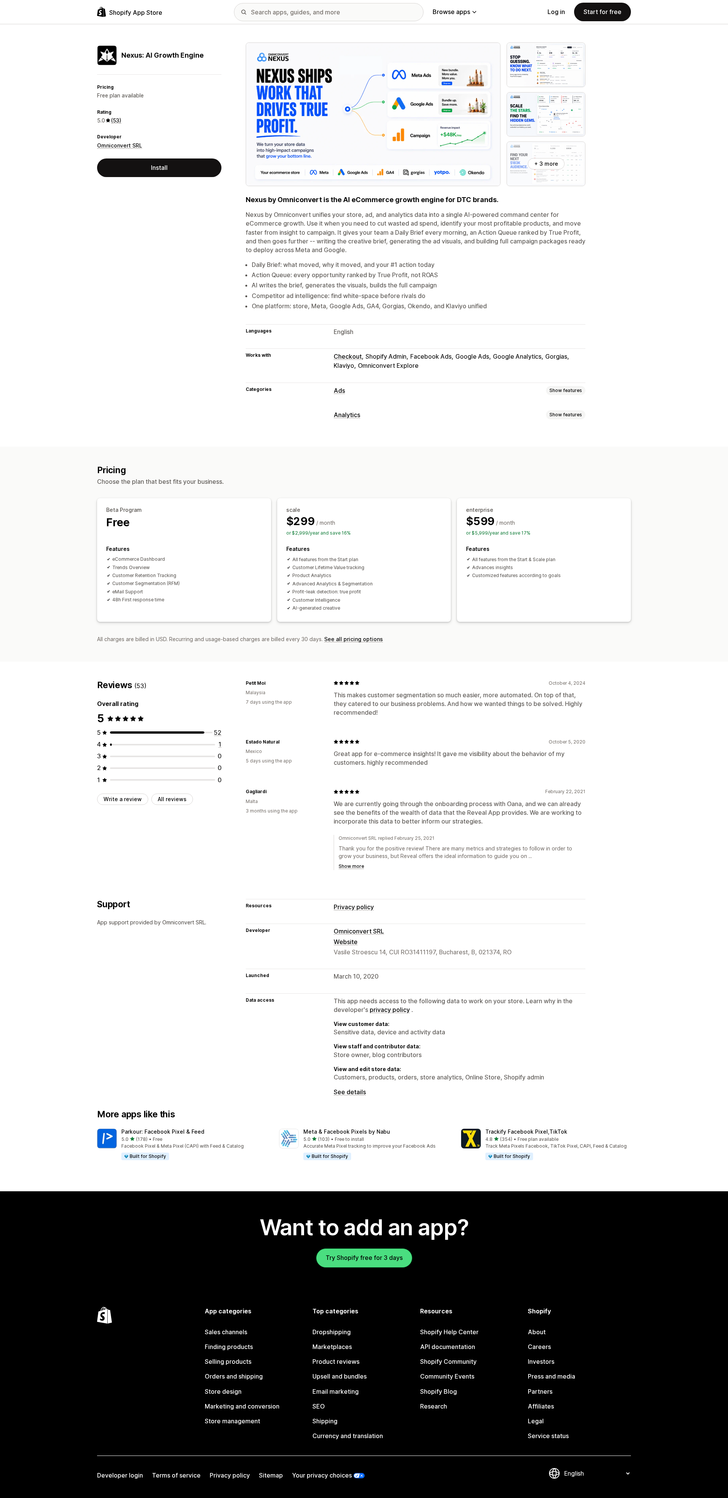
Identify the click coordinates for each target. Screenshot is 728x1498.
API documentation (447, 1347)
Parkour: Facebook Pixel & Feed (162, 1131)
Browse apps (451, 12)
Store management (232, 1421)
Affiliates (541, 1406)
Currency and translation (347, 1436)
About (537, 1332)
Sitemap (271, 1475)
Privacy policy (354, 907)
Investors (541, 1361)
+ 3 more (546, 163)
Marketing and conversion (242, 1406)
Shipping (324, 1421)
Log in (556, 12)
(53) (116, 120)
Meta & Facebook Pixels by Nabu (346, 1131)
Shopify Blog (438, 1391)
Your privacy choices (322, 1475)
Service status (548, 1436)
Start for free (602, 12)
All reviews (172, 799)
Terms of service (176, 1475)
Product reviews (335, 1361)
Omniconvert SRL (119, 145)
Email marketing (335, 1391)
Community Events (447, 1376)
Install (159, 167)
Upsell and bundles (339, 1376)
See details (350, 1092)
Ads (339, 390)
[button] (182, 1145)
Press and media (551, 1376)
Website (346, 942)
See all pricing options (353, 639)
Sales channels (226, 1332)
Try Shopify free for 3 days (364, 1257)
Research (433, 1406)
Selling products (228, 1361)
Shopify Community (448, 1361)
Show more (351, 866)
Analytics (347, 415)
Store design (223, 1391)
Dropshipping (331, 1332)
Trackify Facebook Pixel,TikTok (526, 1131)
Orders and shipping (234, 1376)
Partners (540, 1391)
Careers (539, 1347)
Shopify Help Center (449, 1332)
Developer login (120, 1475)
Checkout (348, 356)
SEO (318, 1406)
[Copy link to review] (270, 683)
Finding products (229, 1347)
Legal (536, 1421)
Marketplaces (332, 1347)
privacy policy (390, 1009)
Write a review (123, 799)
